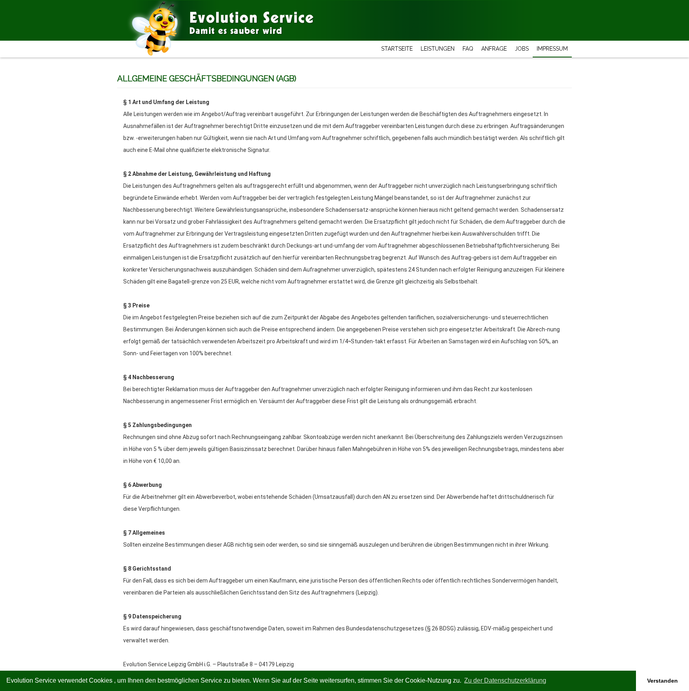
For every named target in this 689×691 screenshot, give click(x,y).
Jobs (522, 48)
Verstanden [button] (662, 680)
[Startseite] (161, 10)
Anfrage (494, 48)
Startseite (397, 48)
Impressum (552, 48)
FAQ (468, 48)
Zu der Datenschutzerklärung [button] (505, 680)
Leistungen (438, 48)
